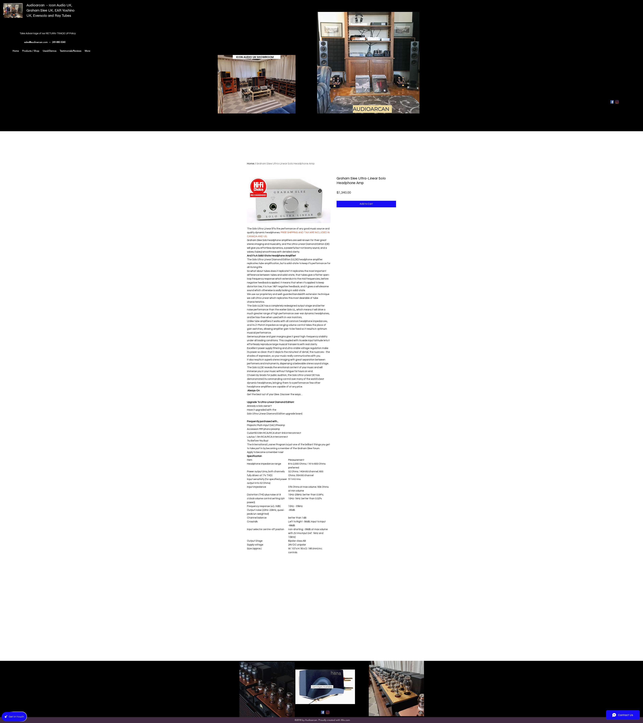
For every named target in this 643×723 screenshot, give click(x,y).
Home (250, 163)
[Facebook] (612, 102)
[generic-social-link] (617, 102)
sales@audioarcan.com (36, 42)
